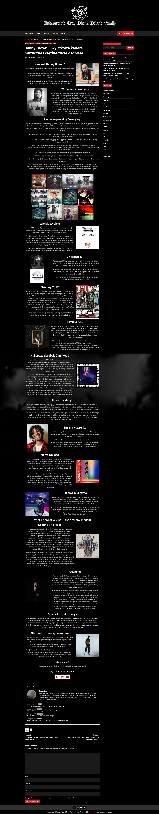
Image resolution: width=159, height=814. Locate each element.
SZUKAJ (130, 48)
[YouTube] (81, 807)
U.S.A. (54, 43)
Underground (107, 156)
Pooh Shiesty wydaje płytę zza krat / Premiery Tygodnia (45, 711)
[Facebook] (57, 677)
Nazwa (27, 777)
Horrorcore (106, 110)
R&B (104, 133)
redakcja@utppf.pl (80, 666)
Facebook (38, 33)
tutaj (68, 83)
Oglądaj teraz (128, 33)
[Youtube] (67, 677)
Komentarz (29, 752)
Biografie (38, 43)
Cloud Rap (106, 97)
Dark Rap (106, 100)
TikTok (63, 33)
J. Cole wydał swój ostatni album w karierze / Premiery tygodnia (83, 737)
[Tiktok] (84, 807)
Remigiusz (30, 57)
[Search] (114, 33)
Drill (104, 103)
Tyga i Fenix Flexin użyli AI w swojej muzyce (41, 716)
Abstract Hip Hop (29, 43)
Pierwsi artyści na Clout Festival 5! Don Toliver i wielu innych (42, 737)
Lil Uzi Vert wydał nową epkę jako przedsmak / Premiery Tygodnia (48, 720)
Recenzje (106, 140)
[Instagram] (62, 677)
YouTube (55, 33)
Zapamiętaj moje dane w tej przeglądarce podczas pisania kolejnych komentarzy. (54, 798)
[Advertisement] (101, 15)
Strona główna (29, 33)
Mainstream (45, 43)
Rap (51, 43)
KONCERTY (106, 113)
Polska (105, 127)
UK (103, 153)
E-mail (27, 784)
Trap (104, 146)
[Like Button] (27, 730)
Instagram (47, 33)
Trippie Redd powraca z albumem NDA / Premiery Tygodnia (46, 706)
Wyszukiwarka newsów (112, 44)
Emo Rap (105, 107)
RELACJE (105, 143)
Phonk (105, 123)
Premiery (40, 704)
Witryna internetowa (32, 791)
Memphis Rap (107, 120)
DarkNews (93, 812)
